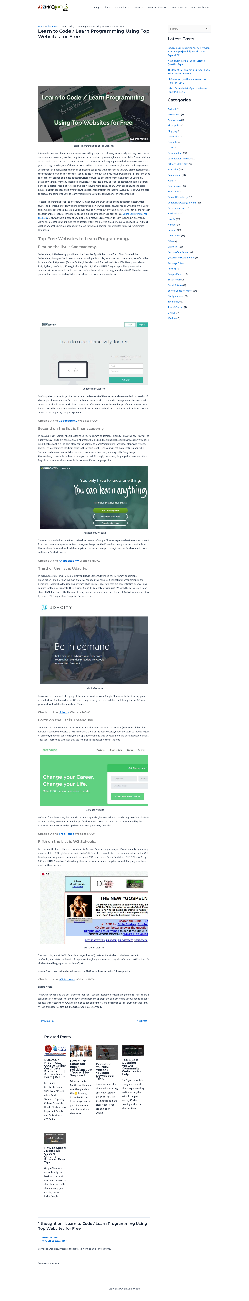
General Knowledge (178, 197)
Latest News (177, 7)
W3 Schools (67, 979)
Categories (120, 7)
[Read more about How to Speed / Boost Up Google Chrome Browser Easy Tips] (55, 1138)
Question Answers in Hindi (181, 257)
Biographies (174, 125)
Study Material (175, 296)
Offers (137, 7)
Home (41, 26)
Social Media (174, 279)
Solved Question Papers (180, 290)
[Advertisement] (94, 64)
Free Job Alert (155, 7)
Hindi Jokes (174, 213)
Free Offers (173, 191)
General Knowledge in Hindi (182, 202)
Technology (174, 301)
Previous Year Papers (178, 252)
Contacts (172, 142)
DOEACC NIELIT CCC (178, 164)
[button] (127, 7)
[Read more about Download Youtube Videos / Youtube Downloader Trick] (107, 1052)
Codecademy (68, 420)
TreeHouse (66, 833)
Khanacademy (69, 560)
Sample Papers (175, 274)
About (107, 7)
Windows (172, 318)
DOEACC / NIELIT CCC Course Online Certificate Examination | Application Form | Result (55, 1068)
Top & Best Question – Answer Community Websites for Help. (132, 1067)
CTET (170, 147)
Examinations (174, 175)
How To (172, 219)
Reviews (172, 268)
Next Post (143, 1021)
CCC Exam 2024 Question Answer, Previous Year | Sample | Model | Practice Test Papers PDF (189, 51)
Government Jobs (177, 208)
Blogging (172, 131)
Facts (170, 180)
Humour (172, 224)
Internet (172, 230)
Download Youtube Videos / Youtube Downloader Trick (105, 1071)
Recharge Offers (176, 263)
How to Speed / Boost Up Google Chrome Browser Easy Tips (55, 1155)
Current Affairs (175, 153)
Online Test (174, 246)
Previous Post (46, 1021)
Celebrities (173, 136)
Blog (96, 7)
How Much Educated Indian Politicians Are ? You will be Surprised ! (81, 1068)
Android (172, 109)
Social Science (175, 285)
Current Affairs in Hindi (179, 158)
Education (51, 26)
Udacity (64, 712)
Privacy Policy (198, 7)
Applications (174, 120)
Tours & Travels (176, 307)
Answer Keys (174, 114)
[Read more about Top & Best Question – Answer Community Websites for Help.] (133, 1050)
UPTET (171, 312)
